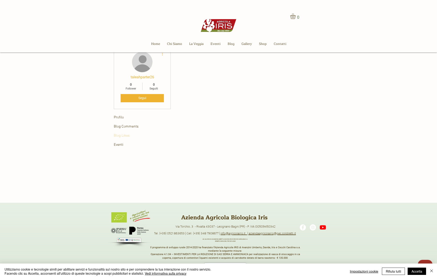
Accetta (417, 271)
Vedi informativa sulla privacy (165, 273)
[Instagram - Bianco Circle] (313, 227)
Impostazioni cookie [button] (364, 271)
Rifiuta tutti (393, 271)
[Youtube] (323, 227)
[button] (296, 16)
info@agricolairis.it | (235, 233)
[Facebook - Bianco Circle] (303, 227)
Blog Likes (122, 135)
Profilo (119, 117)
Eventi (118, 145)
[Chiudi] (431, 271)
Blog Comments (126, 126)
